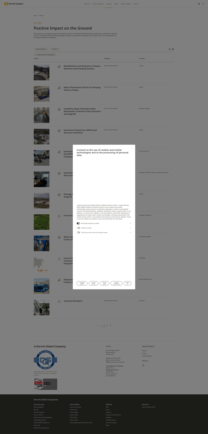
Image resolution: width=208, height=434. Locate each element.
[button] (130, 223)
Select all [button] (127, 283)
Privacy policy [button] (104, 283)
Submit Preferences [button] (116, 283)
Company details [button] (82, 283)
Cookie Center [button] (93, 283)
